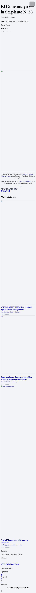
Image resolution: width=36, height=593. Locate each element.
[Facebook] (1, 575)
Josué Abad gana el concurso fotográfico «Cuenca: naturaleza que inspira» (16, 379)
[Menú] (32, 4)
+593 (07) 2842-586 (10, 564)
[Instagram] (1, 582)
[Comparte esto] (1, 191)
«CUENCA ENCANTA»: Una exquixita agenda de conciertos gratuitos (16, 309)
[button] (1, 591)
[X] (1, 579)
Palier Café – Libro (25, 181)
